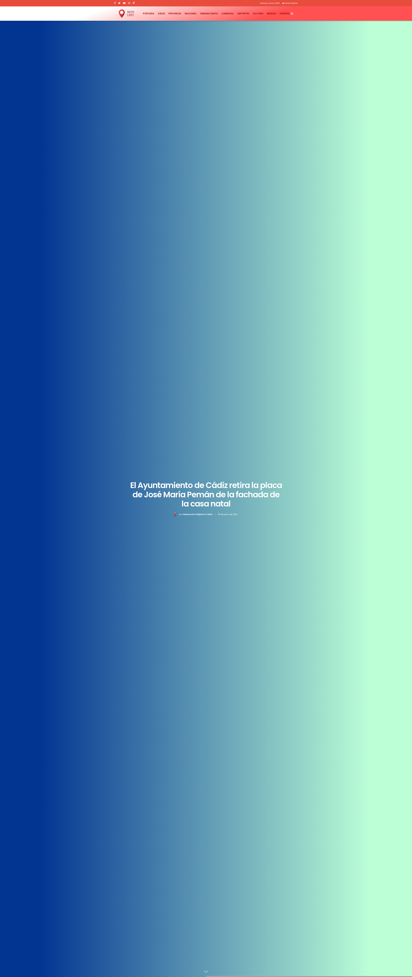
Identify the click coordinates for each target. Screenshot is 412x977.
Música (271, 13)
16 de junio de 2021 (227, 514)
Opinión (284, 13)
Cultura (258, 13)
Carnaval (227, 13)
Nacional (191, 13)
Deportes (243, 13)
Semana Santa (209, 13)
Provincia (175, 13)
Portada (148, 13)
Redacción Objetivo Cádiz (198, 514)
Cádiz (161, 13)
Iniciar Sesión (291, 3)
